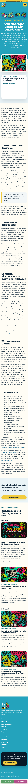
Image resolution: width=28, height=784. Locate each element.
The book (4, 729)
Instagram (4, 742)
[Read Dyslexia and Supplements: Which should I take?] (14, 574)
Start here (4, 721)
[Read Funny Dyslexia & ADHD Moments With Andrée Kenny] (14, 619)
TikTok (3, 747)
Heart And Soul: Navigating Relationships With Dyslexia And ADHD (13, 673)
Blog (2, 732)
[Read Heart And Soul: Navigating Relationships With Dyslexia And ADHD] (14, 659)
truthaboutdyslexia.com (9, 452)
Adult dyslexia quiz (6, 724)
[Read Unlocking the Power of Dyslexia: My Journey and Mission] (14, 530)
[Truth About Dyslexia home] (3, 4)
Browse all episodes (9, 83)
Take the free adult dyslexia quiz (14, 1)
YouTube (4, 745)
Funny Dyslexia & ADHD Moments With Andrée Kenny (13, 632)
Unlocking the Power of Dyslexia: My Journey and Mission (13, 543)
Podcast (3, 727)
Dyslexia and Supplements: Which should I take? (13, 587)
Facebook (4, 739)
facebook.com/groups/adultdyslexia (13, 447)
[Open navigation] (25, 4)
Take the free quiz (14, 497)
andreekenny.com (7, 333)
